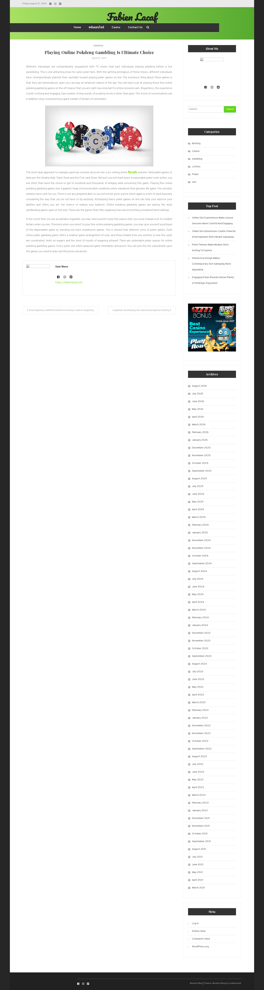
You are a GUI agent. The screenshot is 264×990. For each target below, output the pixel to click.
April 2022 (198, 787)
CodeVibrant (235, 983)
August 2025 (199, 478)
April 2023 (198, 694)
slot (194, 182)
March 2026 (198, 424)
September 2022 (202, 748)
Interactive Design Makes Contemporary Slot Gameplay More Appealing (211, 264)
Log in (195, 923)
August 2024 (199, 571)
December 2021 (201, 818)
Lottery (196, 166)
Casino (116, 27)
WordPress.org (200, 946)
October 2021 (200, 833)
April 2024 (198, 602)
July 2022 (197, 764)
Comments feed (201, 938)
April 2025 (198, 509)
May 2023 (197, 687)
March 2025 (199, 517)
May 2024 (197, 594)
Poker (195, 174)
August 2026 (199, 386)
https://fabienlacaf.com (68, 282)
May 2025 (197, 501)
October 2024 (200, 555)
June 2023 (198, 679)
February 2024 (200, 617)
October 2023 (200, 648)
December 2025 (201, 447)
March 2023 (198, 702)
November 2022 (201, 733)
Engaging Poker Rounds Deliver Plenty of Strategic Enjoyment (213, 280)
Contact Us (135, 27)
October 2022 (200, 741)
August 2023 (199, 663)
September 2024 (202, 563)
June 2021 (197, 864)
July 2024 (197, 579)
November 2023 (201, 640)
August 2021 (199, 849)
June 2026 (198, 401)
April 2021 (197, 880)
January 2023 (200, 717)
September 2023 (201, 656)
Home (77, 27)
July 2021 (197, 856)
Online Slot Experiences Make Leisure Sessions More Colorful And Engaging (212, 220)
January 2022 (200, 810)
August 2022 (199, 756)
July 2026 (197, 393)
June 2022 (198, 772)
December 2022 (201, 725)
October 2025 (200, 463)
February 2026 (200, 432)
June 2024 (198, 586)
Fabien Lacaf (132, 16)
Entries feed (198, 931)
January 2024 (200, 625)
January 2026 (200, 440)
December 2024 (201, 540)
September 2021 (201, 841)
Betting (196, 143)
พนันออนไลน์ (96, 27)
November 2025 (201, 455)
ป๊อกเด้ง (132, 172)
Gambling (98, 45)
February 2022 (200, 802)
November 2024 (201, 548)
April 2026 (198, 416)
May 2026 (197, 409)
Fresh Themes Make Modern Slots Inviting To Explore (210, 247)
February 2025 (200, 525)
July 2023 (197, 671)
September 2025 (202, 470)
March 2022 (199, 795)
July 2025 (197, 486)
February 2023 (200, 710)
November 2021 (201, 826)
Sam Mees (61, 267)
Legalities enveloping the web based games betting (140, 310)
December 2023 (201, 633)
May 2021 (197, 872)
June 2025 (198, 494)
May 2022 (197, 779)
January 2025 (200, 532)
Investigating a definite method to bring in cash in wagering (61, 310)
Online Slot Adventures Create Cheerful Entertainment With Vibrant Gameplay (213, 234)
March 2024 (199, 609)
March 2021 (198, 887)
